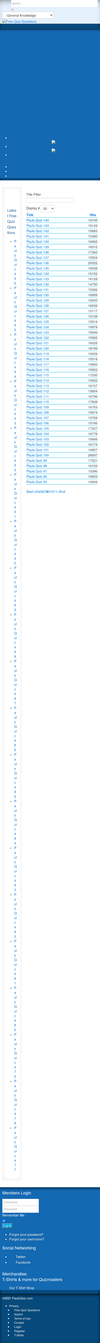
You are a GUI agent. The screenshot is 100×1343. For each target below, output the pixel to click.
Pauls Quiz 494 (15, 355)
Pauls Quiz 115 (38, 375)
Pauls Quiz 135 (38, 268)
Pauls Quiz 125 (38, 321)
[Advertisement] (50, 83)
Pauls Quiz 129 (38, 300)
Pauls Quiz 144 (38, 220)
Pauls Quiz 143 (38, 225)
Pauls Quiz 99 (37, 460)
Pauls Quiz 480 (15, 1008)
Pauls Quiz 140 (38, 241)
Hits (93, 214)
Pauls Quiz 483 (15, 868)
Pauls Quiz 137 (38, 257)
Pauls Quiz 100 (38, 455)
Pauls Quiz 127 (38, 311)
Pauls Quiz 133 (38, 278)
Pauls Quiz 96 (37, 476)
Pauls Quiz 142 (38, 230)
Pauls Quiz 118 (38, 359)
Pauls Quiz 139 (38, 246)
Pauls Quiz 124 (38, 327)
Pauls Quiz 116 (38, 369)
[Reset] (12, 10)
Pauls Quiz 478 (15, 1102)
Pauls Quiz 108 (38, 412)
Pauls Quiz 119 (38, 353)
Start (29, 491)
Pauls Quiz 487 (15, 682)
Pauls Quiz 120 (38, 348)
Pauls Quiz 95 (37, 481)
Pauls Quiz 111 (38, 396)
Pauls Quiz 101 (38, 449)
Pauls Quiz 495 (15, 309)
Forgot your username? (26, 1239)
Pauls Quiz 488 (15, 635)
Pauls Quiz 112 (38, 391)
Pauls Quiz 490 (15, 542)
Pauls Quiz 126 (38, 316)
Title (30, 214)
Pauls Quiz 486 (15, 729)
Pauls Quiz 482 (15, 915)
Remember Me (13, 1215)
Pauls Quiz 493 (15, 402)
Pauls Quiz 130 (38, 295)
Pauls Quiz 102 (38, 444)
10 (52, 491)
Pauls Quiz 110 (38, 401)
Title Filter (33, 194)
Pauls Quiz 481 (15, 962)
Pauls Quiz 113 (38, 385)
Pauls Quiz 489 (15, 589)
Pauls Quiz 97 (37, 471)
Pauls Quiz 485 (15, 775)
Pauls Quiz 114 (38, 380)
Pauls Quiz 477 (15, 1148)
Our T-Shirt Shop (21, 1287)
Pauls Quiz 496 (15, 262)
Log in (7, 1226)
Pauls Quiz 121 (38, 343)
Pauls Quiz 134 (38, 273)
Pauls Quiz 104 (38, 433)
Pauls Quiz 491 (15, 495)
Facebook (23, 1262)
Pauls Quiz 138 (38, 252)
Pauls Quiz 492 (15, 449)
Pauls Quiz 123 (38, 332)
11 (55, 491)
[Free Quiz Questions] (19, 21)
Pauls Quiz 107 (38, 417)
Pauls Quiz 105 (38, 428)
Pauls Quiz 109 (38, 407)
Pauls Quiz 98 (37, 465)
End (62, 491)
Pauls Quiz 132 (38, 284)
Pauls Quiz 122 (38, 337)
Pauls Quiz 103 (38, 439)
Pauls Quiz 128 (38, 305)
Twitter (21, 1256)
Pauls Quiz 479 (15, 1055)
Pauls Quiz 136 (38, 262)
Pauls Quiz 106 (38, 423)
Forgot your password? (26, 1234)
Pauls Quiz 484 (15, 822)
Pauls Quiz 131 (38, 289)
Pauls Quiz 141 (38, 236)
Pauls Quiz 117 (38, 364)
